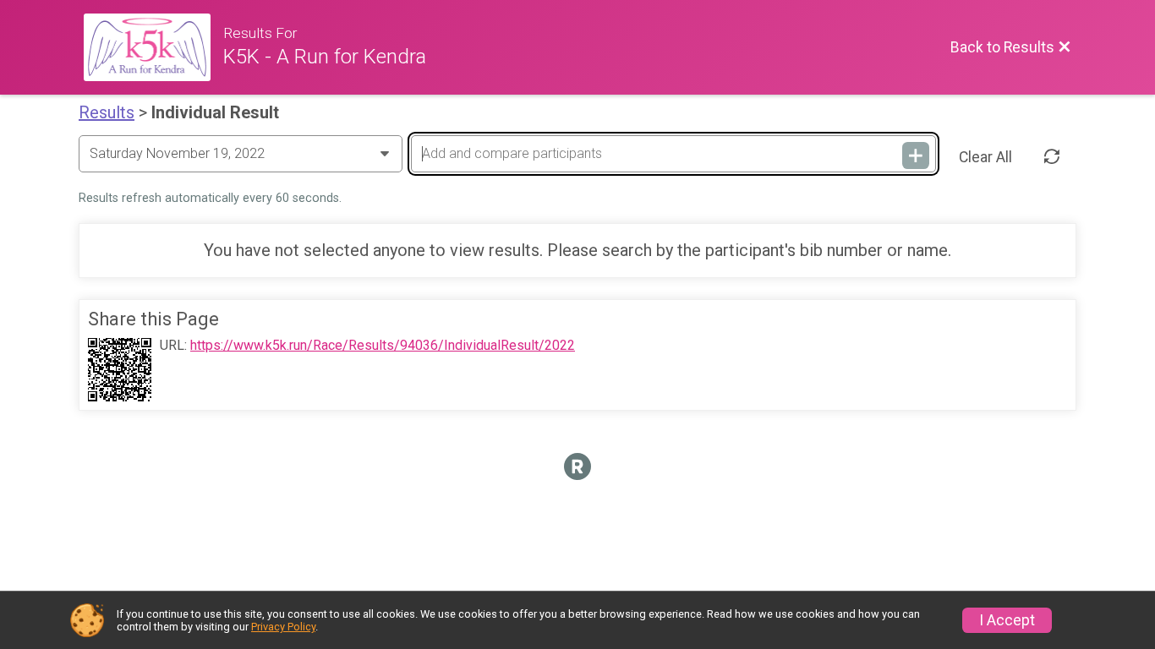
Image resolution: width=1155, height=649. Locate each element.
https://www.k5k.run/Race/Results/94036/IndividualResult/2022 (382, 345)
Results (106, 112)
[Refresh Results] (1051, 157)
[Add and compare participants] (915, 155)
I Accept (1007, 620)
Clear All (985, 157)
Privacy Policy (283, 626)
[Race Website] (153, 47)
